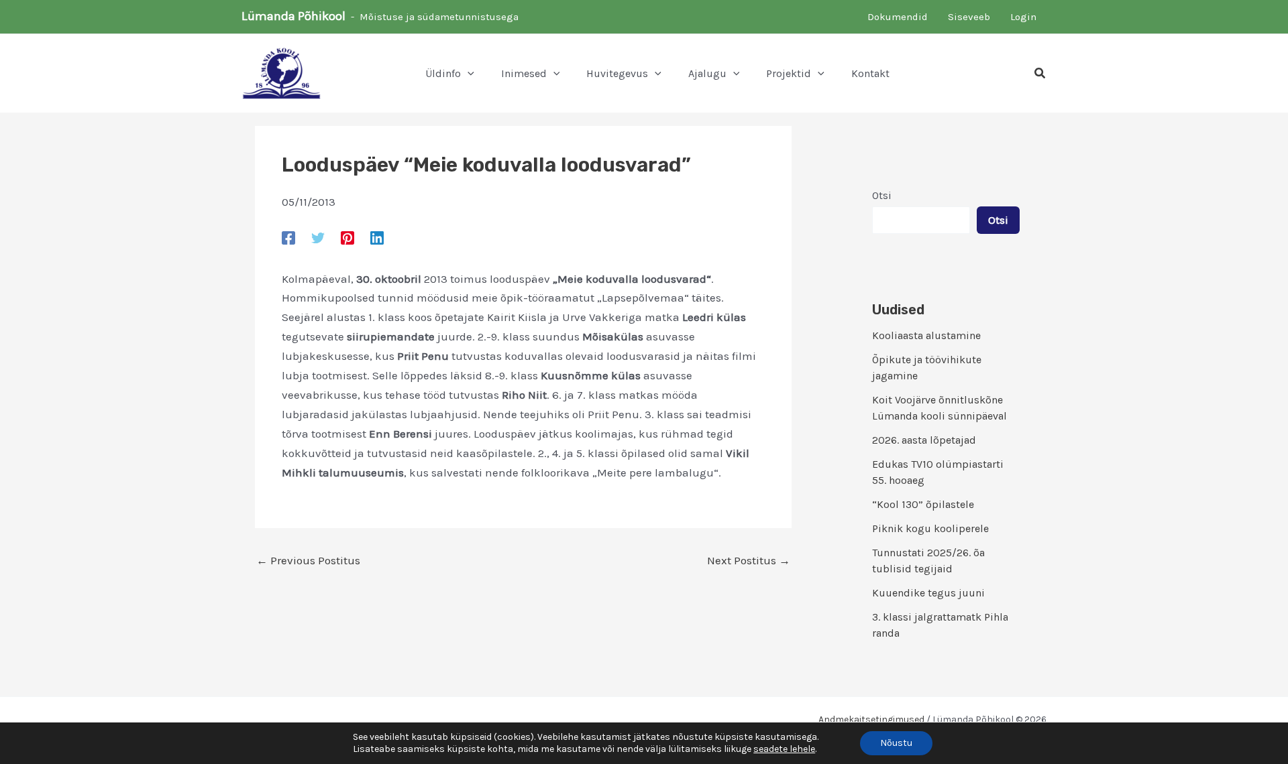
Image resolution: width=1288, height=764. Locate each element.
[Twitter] (318, 237)
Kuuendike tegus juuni (928, 592)
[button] (467, 74)
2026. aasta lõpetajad (924, 440)
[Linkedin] (377, 237)
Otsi (882, 195)
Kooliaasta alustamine (926, 335)
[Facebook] (288, 237)
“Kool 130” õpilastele (923, 504)
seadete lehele (784, 749)
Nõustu (896, 743)
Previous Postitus (308, 560)
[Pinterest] (347, 237)
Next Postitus (748, 560)
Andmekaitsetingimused (871, 719)
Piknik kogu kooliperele (930, 528)
